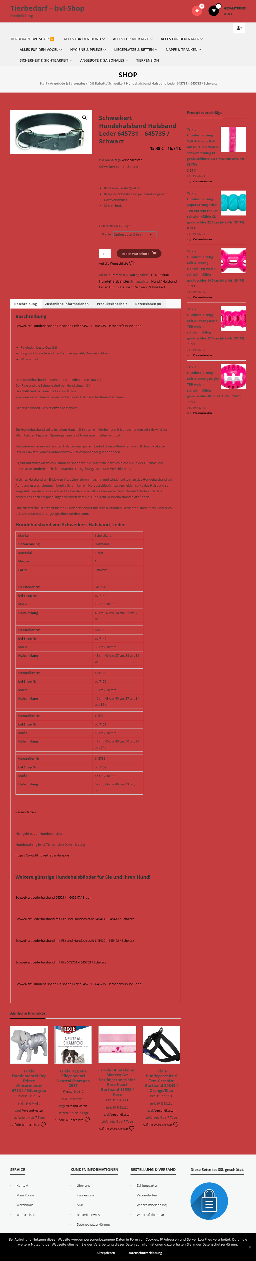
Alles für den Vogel (39, 49)
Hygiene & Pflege (86, 49)
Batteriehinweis (88, 1214)
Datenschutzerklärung (93, 1224)
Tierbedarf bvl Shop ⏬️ (32, 38)
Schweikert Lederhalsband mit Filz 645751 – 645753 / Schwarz (61, 962)
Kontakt (22, 1185)
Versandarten (26, 812)
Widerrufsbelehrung (151, 1205)
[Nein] (249, 1247)
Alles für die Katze (131, 38)
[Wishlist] (197, 10)
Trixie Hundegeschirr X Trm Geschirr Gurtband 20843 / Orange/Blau (161, 1080)
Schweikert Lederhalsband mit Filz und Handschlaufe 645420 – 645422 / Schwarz (75, 940)
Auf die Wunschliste (114, 263)
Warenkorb (24, 1205)
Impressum (85, 1195)
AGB (80, 1205)
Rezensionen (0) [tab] (148, 304)
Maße (106, 234)
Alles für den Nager (180, 38)
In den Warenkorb (136, 253)
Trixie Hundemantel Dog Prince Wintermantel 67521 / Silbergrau (29, 1080)
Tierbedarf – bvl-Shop (47, 8)
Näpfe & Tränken (182, 49)
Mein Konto (25, 1195)
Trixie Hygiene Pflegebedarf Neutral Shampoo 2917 (73, 1078)
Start (43, 83)
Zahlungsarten (147, 1185)
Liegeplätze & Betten (134, 49)
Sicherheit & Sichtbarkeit (44, 60)
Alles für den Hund (82, 38)
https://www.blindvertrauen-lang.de (42, 855)
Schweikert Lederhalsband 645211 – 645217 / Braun (54, 897)
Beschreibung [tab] (25, 304)
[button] (84, 117)
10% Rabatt (97, 83)
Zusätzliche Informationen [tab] (67, 304)
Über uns (83, 1185)
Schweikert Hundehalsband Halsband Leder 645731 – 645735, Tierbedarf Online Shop (79, 325)
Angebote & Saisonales (102, 60)
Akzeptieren (105, 1253)
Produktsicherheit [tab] (112, 304)
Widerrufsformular (150, 1214)
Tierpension (147, 60)
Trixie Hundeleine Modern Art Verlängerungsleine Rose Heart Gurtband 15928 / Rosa (117, 1082)
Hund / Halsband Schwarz (128, 287)
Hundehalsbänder (114, 281)
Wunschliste (25, 1214)
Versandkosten (132, 160)
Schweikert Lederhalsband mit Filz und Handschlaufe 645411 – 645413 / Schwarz (75, 919)
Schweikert (157, 287)
